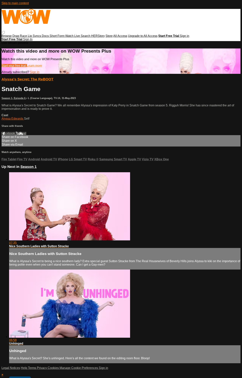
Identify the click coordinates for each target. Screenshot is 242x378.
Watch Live (73, 35)
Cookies (54, 367)
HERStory (98, 35)
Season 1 (28, 167)
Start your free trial (14, 65)
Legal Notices (11, 367)
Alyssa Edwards (13, 118)
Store (109, 35)
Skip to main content (15, 3)
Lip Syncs (35, 35)
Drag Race (20, 35)
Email (22, 133)
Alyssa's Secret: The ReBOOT (28, 79)
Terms (32, 367)
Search (86, 35)
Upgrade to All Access (142, 35)
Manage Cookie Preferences (79, 367)
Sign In (28, 39)
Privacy (42, 367)
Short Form (57, 35)
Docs (46, 35)
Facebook (9, 133)
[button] (3, 32)
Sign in (184, 35)
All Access (120, 35)
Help (24, 367)
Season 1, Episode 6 (14, 98)
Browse (7, 35)
